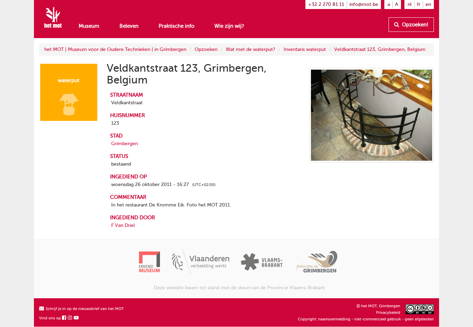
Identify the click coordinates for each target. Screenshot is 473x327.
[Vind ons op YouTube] (76, 318)
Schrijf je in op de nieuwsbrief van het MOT (84, 309)
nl (410, 4)
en (428, 4)
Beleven (129, 26)
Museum (89, 26)
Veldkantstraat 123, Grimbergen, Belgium (380, 49)
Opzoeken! (414, 24)
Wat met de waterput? (250, 49)
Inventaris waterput (305, 49)
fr (418, 4)
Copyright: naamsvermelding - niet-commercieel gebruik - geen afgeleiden (366, 319)
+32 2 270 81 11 (326, 4)
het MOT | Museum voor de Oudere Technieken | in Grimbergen (115, 49)
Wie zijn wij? (229, 26)
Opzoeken (206, 49)
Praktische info (176, 26)
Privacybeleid (388, 312)
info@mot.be (363, 4)
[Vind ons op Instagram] (70, 318)
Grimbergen (124, 143)
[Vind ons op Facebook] (64, 318)
